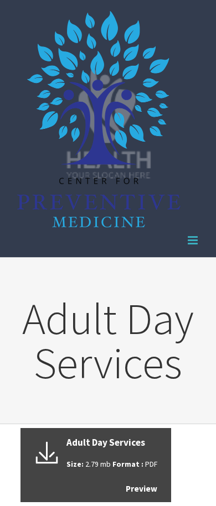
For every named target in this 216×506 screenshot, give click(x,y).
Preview (141, 488)
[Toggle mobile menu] (193, 240)
